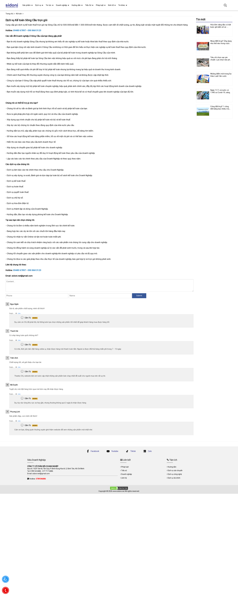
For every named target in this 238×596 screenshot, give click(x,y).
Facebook (95, 451)
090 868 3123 (34, 30)
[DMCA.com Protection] (119, 488)
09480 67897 (19, 30)
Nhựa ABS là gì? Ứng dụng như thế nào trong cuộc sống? (221, 43)
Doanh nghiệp (61, 5)
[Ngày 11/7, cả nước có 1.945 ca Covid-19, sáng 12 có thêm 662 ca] (203, 95)
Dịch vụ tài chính (174, 478)
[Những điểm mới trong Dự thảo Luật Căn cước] (203, 79)
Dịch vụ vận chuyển (175, 470)
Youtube (114, 451)
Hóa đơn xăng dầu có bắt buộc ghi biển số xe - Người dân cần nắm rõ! (220, 27)
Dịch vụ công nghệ (175, 474)
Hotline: (37, 479)
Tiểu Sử (88, 5)
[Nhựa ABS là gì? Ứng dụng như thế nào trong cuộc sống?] (203, 46)
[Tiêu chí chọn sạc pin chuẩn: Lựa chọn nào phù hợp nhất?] (203, 62)
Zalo (149, 451)
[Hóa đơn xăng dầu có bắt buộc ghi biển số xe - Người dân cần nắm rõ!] (203, 30)
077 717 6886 (47, 471)
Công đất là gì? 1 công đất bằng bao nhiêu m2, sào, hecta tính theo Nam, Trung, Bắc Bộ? (220, 110)
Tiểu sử (124, 470)
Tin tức (48, 5)
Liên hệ (124, 478)
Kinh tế (111, 5)
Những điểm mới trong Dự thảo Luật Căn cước (220, 75)
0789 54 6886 (35, 471)
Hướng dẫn (76, 5)
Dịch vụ (38, 5)
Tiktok (133, 451)
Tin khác (121, 5)
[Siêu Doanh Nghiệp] (12, 5)
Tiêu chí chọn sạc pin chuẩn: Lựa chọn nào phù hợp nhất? (220, 59)
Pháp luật (100, 5)
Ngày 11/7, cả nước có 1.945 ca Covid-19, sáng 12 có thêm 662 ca (220, 92)
